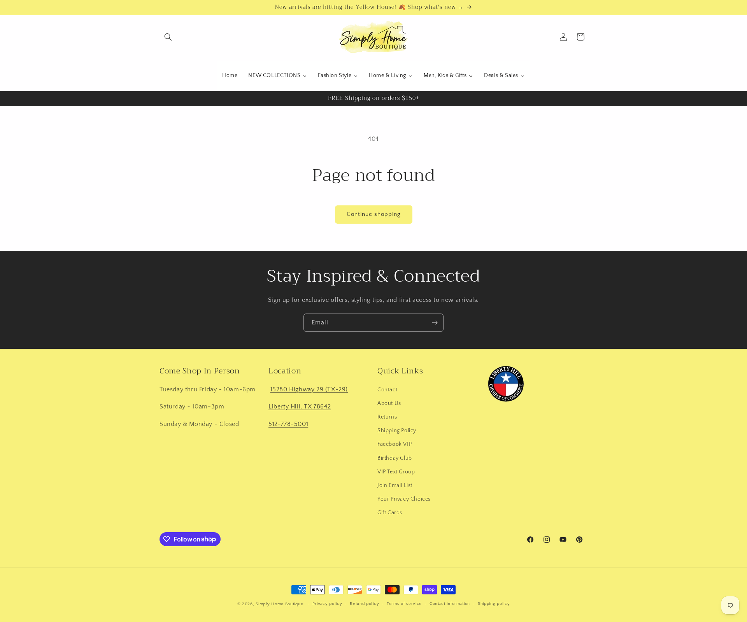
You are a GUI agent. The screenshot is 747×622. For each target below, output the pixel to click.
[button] (168, 37)
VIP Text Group (396, 471)
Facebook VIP (394, 444)
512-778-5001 (288, 423)
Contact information (450, 603)
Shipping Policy (396, 430)
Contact (387, 389)
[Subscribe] (434, 323)
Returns (387, 416)
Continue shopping (374, 214)
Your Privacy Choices (404, 499)
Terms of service (404, 603)
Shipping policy (494, 603)
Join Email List (394, 485)
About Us (389, 403)
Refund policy (364, 603)
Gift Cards (389, 512)
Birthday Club (394, 458)
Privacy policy (327, 603)
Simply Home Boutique (279, 604)
